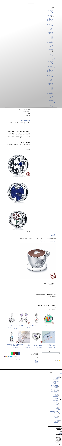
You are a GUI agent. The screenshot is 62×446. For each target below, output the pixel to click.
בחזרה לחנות (57, 428)
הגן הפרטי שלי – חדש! (50, 18)
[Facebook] (19, 353)
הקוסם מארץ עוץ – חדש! (49, 22)
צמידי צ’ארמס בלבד (50, 41)
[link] (61, 367)
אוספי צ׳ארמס (52, 16)
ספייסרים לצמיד (51, 33)
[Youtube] (14, 353)
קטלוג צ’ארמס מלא (50, 31)
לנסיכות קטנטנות (51, 27)
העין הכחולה (51, 25)
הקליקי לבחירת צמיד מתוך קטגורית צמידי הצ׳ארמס (48, 241)
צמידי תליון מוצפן (55, 381)
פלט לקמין (16, 359)
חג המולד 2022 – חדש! (50, 20)
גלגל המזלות (51, 28)
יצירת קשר (51, 54)
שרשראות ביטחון (50, 32)
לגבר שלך (52, 11)
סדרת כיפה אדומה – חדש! (49, 17)
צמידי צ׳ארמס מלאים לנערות (49, 43)
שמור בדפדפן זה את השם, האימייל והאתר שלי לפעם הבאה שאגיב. (46, 305)
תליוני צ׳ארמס (51, 34)
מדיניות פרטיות (36, 353)
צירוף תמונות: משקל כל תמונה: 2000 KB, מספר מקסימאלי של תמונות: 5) (46, 294)
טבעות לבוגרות (51, 48)
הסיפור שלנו (36, 355)
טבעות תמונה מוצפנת (50, 66)
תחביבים (57, 408)
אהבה (52, 35)
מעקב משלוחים (51, 55)
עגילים (54, 101)
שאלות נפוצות (51, 53)
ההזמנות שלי (36, 356)
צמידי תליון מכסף (55, 412)
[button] (18, 126)
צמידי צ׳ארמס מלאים (50, 42)
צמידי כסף (54, 382)
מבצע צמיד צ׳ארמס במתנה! (25, 120)
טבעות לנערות (51, 100)
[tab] (30, 234)
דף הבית (54, 58)
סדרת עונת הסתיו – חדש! (54, 386)
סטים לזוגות (51, 12)
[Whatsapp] (12, 353)
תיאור (54, 234)
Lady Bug (56, 395)
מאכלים (52, 36)
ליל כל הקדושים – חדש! (50, 21)
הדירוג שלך (54, 284)
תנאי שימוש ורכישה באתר (34, 354)
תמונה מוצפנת (58, 377)
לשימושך (58, 420)
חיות (57, 407)
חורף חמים (51, 81)
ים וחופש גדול (51, 29)
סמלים (52, 37)
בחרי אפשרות (49, 347)
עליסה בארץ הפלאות (50, 24)
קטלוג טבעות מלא (55, 416)
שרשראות (52, 44)
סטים (54, 102)
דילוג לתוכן (60, 433)
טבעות (53, 47)
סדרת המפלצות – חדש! (50, 19)
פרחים (52, 38)
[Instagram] (16, 353)
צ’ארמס (59, 399)
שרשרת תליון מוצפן (50, 10)
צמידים (53, 40)
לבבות (57, 403)
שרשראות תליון (51, 97)
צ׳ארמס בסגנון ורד (27, 205)
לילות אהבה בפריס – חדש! (54, 390)
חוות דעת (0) (53, 235)
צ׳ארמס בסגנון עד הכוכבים (25, 177)
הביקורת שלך (54, 292)
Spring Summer (51, 23)
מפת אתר (37, 357)
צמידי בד (50, 14)
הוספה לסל (25, 327)
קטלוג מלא (51, 9)
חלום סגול (56, 394)
